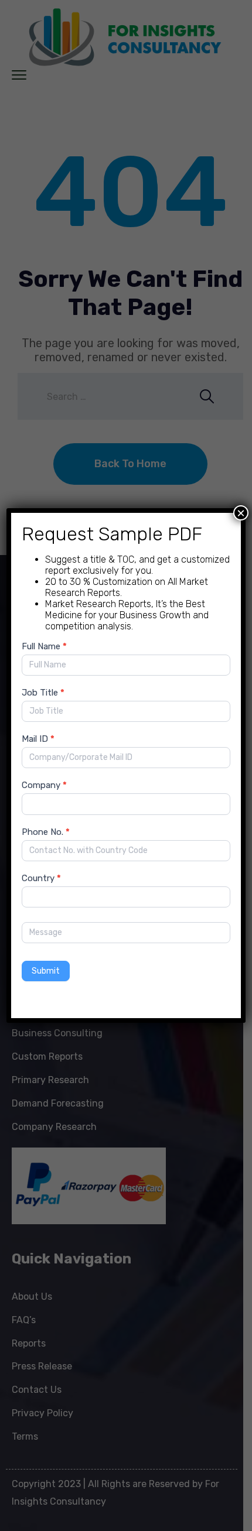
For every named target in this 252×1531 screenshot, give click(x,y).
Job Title (43, 692)
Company (44, 785)
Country (41, 878)
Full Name (44, 646)
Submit (46, 971)
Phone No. (46, 832)
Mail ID (38, 739)
